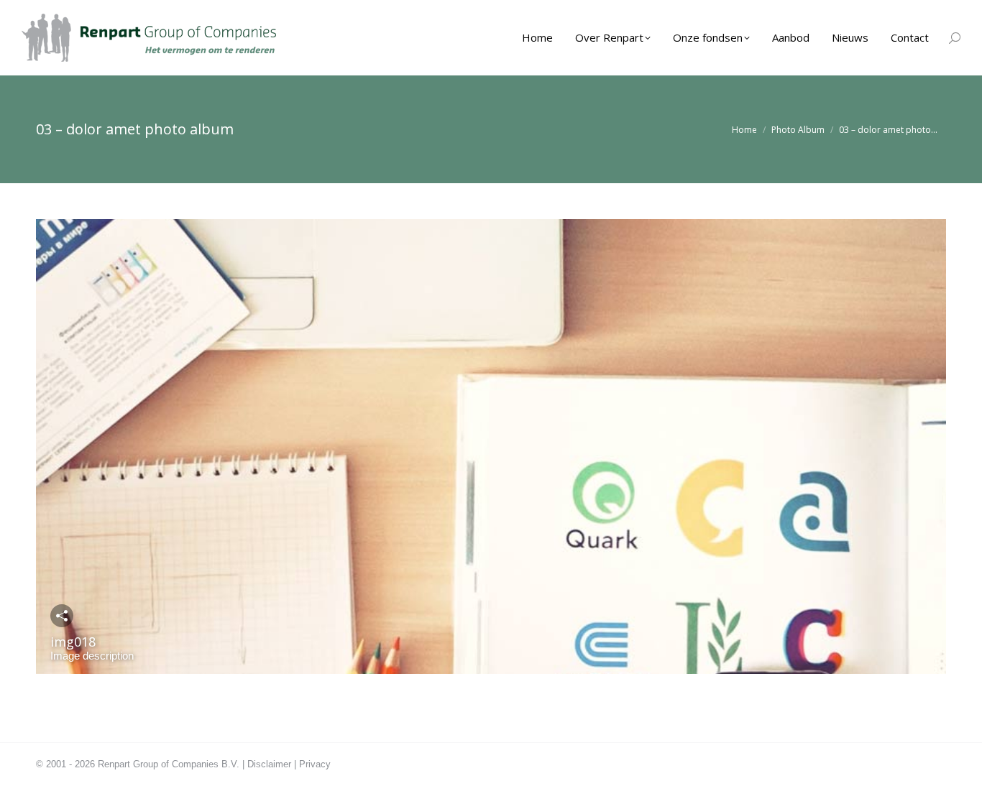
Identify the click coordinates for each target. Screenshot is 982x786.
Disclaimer (269, 764)
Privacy (315, 764)
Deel (61, 615)
